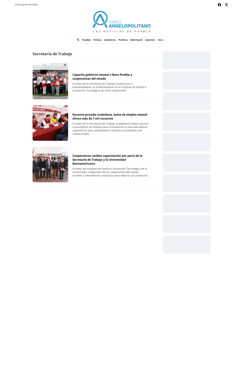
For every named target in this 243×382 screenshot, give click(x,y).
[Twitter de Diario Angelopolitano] (226, 5)
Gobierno (110, 40)
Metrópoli (136, 40)
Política (123, 40)
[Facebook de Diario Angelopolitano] (219, 4)
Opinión (150, 40)
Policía (97, 40)
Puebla (86, 40)
